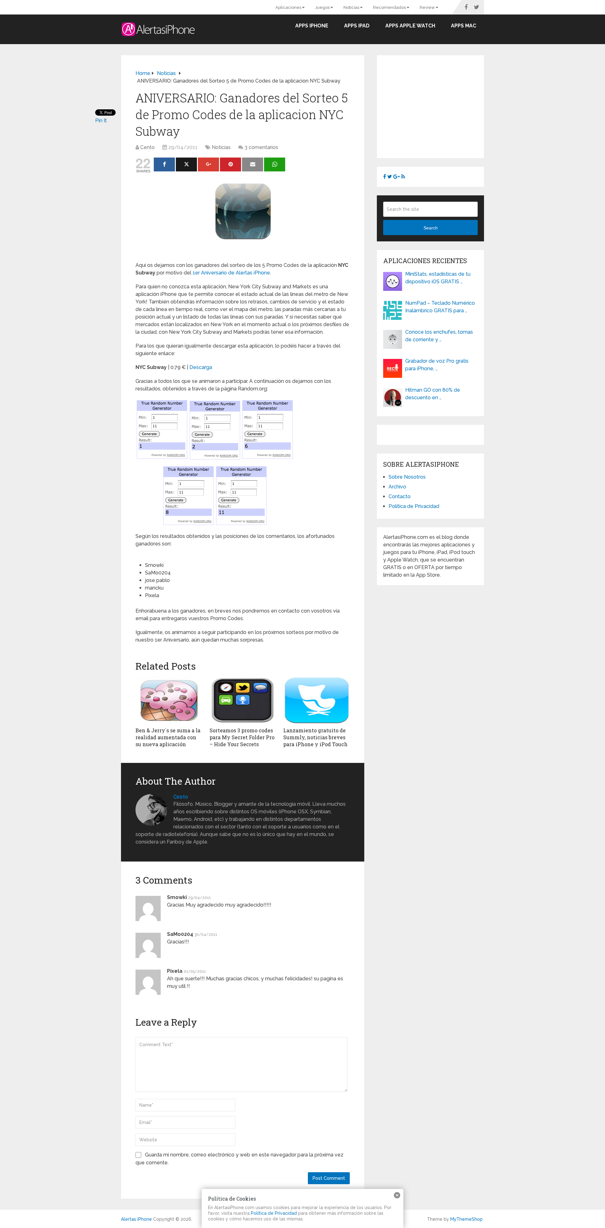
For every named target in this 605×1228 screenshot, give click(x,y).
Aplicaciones (288, 7)
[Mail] (252, 164)
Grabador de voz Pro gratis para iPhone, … (437, 365)
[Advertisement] (436, 105)
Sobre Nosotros (407, 477)
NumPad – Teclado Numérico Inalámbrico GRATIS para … (440, 307)
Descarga (200, 367)
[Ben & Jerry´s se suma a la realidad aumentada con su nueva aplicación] (168, 700)
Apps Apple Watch (410, 26)
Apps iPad (357, 26)
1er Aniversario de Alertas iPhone (231, 273)
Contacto (400, 496)
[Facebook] (164, 164)
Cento (147, 147)
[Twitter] (186, 164)
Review (428, 7)
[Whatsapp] (274, 164)
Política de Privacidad (414, 506)
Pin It (101, 121)
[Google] (208, 164)
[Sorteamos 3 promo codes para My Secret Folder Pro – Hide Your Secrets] (243, 700)
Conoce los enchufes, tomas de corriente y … (439, 336)
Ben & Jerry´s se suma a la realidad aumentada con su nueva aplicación (167, 737)
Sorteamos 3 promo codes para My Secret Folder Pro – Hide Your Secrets (242, 737)
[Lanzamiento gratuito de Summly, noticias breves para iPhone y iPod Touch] (316, 700)
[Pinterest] (230, 164)
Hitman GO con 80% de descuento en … (432, 394)
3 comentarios (261, 147)
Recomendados (390, 7)
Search (431, 227)
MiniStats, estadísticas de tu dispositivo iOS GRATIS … (437, 278)
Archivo (397, 487)
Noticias (351, 7)
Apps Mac (463, 26)
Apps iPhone (311, 26)
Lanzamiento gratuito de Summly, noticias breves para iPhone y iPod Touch (315, 737)
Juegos (323, 7)
